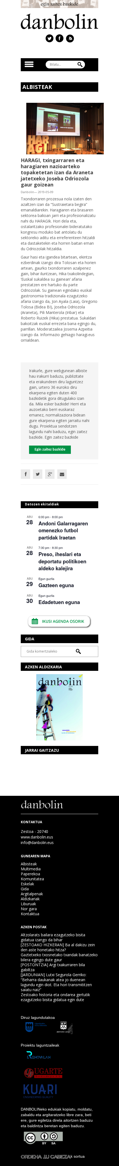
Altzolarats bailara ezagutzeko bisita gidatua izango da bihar (53, 937)
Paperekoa (30, 873)
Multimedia (31, 868)
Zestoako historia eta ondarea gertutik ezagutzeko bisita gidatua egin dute (55, 997)
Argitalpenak (32, 893)
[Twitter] (37, 474)
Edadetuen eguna (59, 602)
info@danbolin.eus (37, 842)
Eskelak (27, 883)
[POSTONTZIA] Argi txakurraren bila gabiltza (53, 967)
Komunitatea (32, 878)
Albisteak (29, 863)
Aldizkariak (30, 898)
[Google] (50, 474)
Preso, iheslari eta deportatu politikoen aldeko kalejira (62, 561)
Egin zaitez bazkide (50, 450)
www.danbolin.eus (37, 837)
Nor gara (29, 908)
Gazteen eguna (56, 585)
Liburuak (28, 903)
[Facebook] (25, 474)
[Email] (62, 474)
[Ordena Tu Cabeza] (46, 1156)
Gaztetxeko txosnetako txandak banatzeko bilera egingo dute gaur (59, 957)
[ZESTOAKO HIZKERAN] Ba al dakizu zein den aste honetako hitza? (58, 947)
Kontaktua (30, 913)
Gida (25, 888)
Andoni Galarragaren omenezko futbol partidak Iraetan (63, 530)
